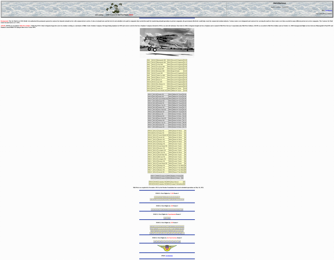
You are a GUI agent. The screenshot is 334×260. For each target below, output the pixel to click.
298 (179, 241)
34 (183, 199)
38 (162, 209)
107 (154, 233)
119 (159, 233)
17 (179, 197)
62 (177, 226)
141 (172, 233)
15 (175, 197)
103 (179, 231)
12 (171, 197)
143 (175, 233)
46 (178, 209)
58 (169, 226)
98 (169, 231)
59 (171, 226)
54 (161, 226)
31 (177, 199)
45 (176, 209)
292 (166, 241)
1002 (168, 218)
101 (177, 231)
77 (171, 228)
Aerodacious (328, 10)
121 (164, 233)
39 (164, 209)
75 (167, 228)
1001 (165, 218)
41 (168, 209)
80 (177, 228)
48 (182, 209)
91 (159, 231)
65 (183, 226)
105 (182, 231)
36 (158, 209)
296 (174, 241)
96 (165, 231)
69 (157, 228)
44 (174, 209)
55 (163, 226)
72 (161, 228)
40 (166, 209)
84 (183, 228)
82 (181, 228)
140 (170, 233)
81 (179, 228)
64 (181, 226)
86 (151, 231)
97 (167, 231)
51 (155, 226)
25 (165, 199)
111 (156, 233)
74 (165, 228)
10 (167, 197)
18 (151, 199)
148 (180, 233)
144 (178, 233)
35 (156, 209)
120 (161, 233)
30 (175, 199)
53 (159, 226)
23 (161, 199)
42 (170, 209)
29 (173, 199)
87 (153, 231)
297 (176, 241)
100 (174, 231)
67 (153, 228)
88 (155, 231)
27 (169, 199)
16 (177, 197)
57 (167, 226)
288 (155, 241)
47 (180, 209)
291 (163, 241)
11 (169, 197)
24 (163, 199)
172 (183, 233)
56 (165, 226)
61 (175, 226)
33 (181, 199)
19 (153, 199)
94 (163, 231)
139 (167, 233)
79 (175, 228)
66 (151, 228)
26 (167, 199)
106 (151, 233)
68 (155, 228)
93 (161, 231)
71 (159, 228)
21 (157, 199)
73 (163, 228)
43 (172, 209)
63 (179, 226)
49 (151, 226)
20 (155, 199)
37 (160, 209)
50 (153, 226)
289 (158, 241)
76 (169, 228)
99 (171, 231)
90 (157, 231)
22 (159, 199)
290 (160, 241)
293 (168, 241)
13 (173, 197)
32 (179, 199)
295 (171, 241)
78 (173, 228)
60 (173, 226)
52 (157, 226)
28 (171, 199)
